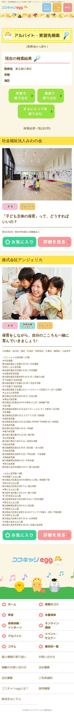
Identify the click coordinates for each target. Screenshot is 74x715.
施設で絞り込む (50, 95)
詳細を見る (54, 242)
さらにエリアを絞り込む (35, 111)
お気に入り (22, 242)
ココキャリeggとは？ (15, 688)
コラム (12, 646)
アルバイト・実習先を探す (57, 7)
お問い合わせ (47, 657)
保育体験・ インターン (15, 625)
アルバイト (15, 636)
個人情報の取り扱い (14, 657)
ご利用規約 (45, 678)
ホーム (12, 604)
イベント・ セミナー (52, 636)
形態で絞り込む (21, 95)
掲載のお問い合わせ (14, 667)
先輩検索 (50, 615)
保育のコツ (52, 604)
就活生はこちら (11, 699)
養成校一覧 (52, 646)
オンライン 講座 (52, 625)
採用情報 (44, 688)
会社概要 (44, 667)
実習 (10, 615)
